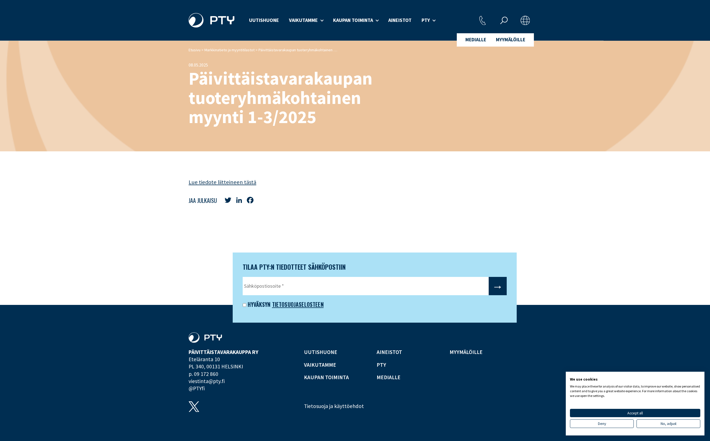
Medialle (475, 40)
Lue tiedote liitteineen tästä (222, 182)
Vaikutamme (303, 20)
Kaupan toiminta (353, 20)
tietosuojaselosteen (298, 304)
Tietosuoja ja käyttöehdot (334, 406)
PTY (426, 20)
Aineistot (400, 20)
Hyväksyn (258, 304)
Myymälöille (510, 40)
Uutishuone (264, 20)
